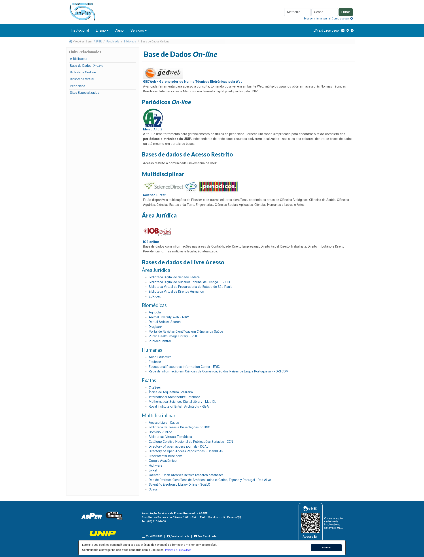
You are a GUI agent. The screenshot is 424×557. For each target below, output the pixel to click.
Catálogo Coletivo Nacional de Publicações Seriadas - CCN (191, 442)
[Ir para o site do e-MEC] (321, 522)
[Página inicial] (70, 41)
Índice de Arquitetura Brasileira (171, 392)
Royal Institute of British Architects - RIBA (179, 406)
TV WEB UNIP (153, 536)
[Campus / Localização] (347, 30)
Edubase (155, 362)
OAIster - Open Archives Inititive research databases (186, 475)
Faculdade (112, 41)
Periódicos (77, 86)
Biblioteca (130, 41)
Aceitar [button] (326, 547)
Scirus (153, 489)
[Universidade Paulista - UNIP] (102, 533)
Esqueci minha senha (317, 18)
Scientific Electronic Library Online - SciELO (179, 484)
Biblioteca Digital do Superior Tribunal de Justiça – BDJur (189, 282)
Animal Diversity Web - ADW (169, 317)
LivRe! (153, 470)
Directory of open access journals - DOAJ (178, 446)
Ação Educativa (160, 357)
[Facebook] (352, 30)
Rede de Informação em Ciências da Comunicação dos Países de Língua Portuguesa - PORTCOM (218, 371)
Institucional (80, 30)
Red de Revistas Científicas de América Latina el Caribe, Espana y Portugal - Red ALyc (210, 480)
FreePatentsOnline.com (165, 456)
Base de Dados (86, 66)
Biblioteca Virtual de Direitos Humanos (176, 292)
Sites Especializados (84, 93)
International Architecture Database (174, 397)
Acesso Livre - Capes (164, 423)
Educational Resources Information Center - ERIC (184, 367)
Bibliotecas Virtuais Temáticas (170, 437)
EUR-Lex (155, 296)
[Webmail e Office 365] (342, 30)
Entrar (345, 12)
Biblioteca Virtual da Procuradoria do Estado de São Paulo (191, 287)
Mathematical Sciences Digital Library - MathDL (182, 402)
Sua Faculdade (206, 536)
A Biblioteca (78, 59)
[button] (178, 550)
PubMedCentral (160, 341)
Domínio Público (160, 432)
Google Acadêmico (163, 461)
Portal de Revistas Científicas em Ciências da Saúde (186, 332)
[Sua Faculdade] (114, 515)
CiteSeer (155, 387)
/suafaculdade (179, 536)
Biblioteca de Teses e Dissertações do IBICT (180, 427)
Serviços (137, 30)
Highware (155, 465)
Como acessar (341, 18)
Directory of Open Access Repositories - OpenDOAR (186, 451)
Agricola (155, 312)
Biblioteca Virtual (82, 79)
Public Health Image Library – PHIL (173, 336)
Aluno (119, 30)
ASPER (98, 41)
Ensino (101, 30)
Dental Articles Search (165, 322)
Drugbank (155, 327)
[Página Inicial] (84, 12)
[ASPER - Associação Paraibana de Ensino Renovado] (91, 515)
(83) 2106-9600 (328, 30)
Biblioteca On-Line (83, 72)
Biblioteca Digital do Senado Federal (174, 277)
